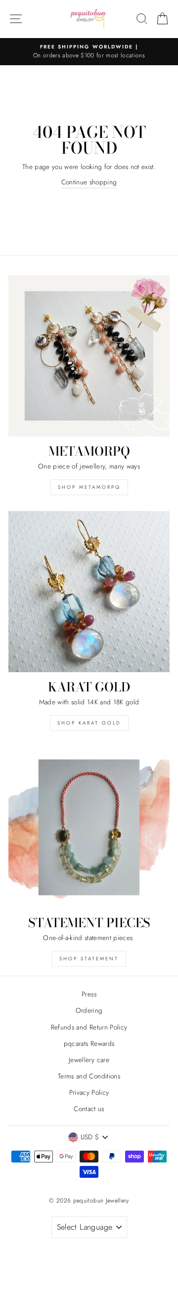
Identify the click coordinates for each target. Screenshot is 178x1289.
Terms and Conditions (89, 1076)
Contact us (89, 1109)
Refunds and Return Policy (89, 1027)
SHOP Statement (89, 958)
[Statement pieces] (89, 827)
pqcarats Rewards (89, 1043)
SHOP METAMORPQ (89, 487)
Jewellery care (89, 1060)
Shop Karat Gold (89, 723)
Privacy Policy (89, 1092)
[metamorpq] (89, 355)
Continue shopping (89, 182)
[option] (89, 52)
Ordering (89, 1010)
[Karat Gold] (89, 591)
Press (89, 994)
